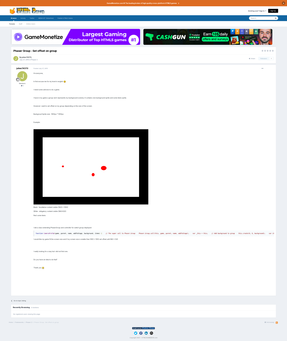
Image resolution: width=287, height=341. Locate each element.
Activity (23, 18)
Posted (41, 68)
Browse (13, 18)
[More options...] (262, 68)
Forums (12, 24)
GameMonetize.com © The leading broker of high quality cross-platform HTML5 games (142, 3)
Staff (20, 24)
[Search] (275, 18)
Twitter (32, 18)
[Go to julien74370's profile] (15, 58)
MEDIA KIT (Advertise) (46, 18)
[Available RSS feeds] (276, 322)
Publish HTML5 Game (65, 18)
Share (252, 58)
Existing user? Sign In (256, 11)
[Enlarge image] (65, 81)
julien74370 (26, 57)
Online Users (30, 24)
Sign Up (273, 11)
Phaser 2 (34, 60)
